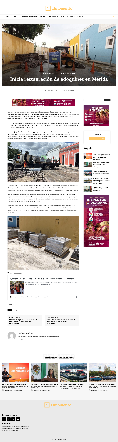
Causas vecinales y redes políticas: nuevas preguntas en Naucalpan (101, 173)
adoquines (16, 310)
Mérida (41, 310)
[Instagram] (22, 339)
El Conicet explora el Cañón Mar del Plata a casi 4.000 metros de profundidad (23, 321)
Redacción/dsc (52, 90)
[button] (103, 16)
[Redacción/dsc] (12, 335)
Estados (60, 73)
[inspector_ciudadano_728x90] (43, 106)
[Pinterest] (99, 138)
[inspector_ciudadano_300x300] (96, 126)
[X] (25, 339)
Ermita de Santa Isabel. (29, 310)
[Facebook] (19, 339)
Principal (71, 73)
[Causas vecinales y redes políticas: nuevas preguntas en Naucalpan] (88, 173)
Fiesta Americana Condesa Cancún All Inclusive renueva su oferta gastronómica (61, 321)
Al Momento (48, 73)
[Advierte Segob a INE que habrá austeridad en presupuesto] (88, 189)
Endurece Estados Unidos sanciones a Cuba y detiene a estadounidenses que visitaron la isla (101, 181)
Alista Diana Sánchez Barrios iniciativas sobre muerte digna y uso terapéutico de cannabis (101, 165)
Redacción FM (37, 390)
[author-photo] (3, 390)
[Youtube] (18, 419)
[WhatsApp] (103, 138)
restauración (49, 310)
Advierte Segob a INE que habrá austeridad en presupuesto (100, 188)
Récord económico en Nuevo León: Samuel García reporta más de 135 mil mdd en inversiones (101, 156)
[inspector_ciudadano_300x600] (96, 246)
